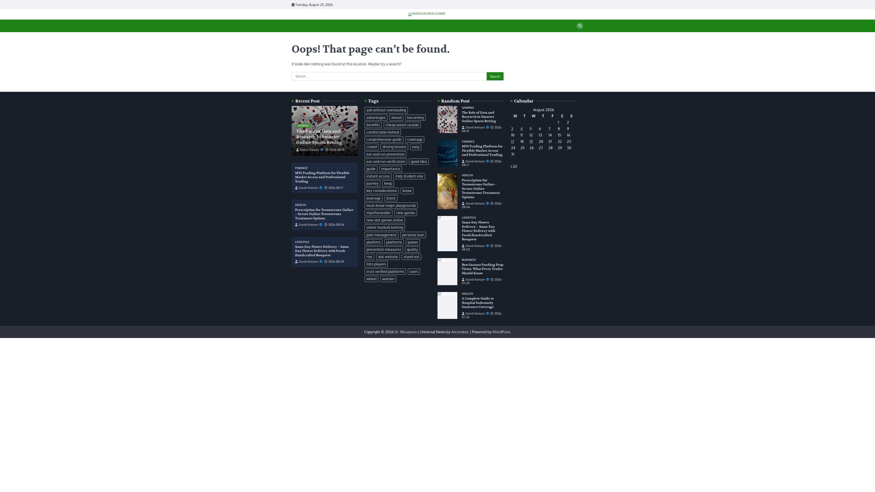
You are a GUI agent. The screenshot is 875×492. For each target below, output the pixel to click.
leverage (373, 198)
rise (369, 256)
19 (531, 141)
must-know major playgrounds (391, 205)
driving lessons (394, 146)
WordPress (501, 332)
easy (415, 146)
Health (300, 205)
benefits (373, 125)
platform (373, 242)
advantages (376, 117)
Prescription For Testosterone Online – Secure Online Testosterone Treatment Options (324, 214)
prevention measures (383, 249)
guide (371, 169)
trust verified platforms (385, 271)
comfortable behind (382, 132)
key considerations (381, 190)
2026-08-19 (336, 149)
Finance (301, 168)
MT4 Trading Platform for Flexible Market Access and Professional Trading (322, 177)
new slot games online (384, 220)
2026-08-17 (335, 188)
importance (390, 169)
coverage (414, 139)
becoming (415, 117)
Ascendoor (460, 332)
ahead (396, 117)
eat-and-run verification (385, 161)
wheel (371, 279)
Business (469, 259)
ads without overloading (386, 110)
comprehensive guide (383, 139)
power (413, 242)
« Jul (513, 166)
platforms (394, 242)
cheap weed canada (402, 125)
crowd (371, 146)
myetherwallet (378, 212)
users (414, 271)
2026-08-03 (336, 261)
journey (372, 183)
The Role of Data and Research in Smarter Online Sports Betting (319, 137)
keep (388, 183)
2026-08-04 (336, 224)
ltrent (391, 198)
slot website (388, 256)
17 (512, 141)
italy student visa (409, 176)
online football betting (384, 227)
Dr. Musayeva (405, 332)
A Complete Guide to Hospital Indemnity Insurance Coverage (478, 303)
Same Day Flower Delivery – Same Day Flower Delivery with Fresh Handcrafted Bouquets (322, 251)
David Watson (309, 149)
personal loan (413, 235)
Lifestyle (302, 242)
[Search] (579, 26)
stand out (411, 256)
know (407, 190)
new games (405, 212)
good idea (419, 161)
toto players (376, 264)
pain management (381, 235)
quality (412, 249)
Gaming (303, 125)
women (388, 279)
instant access (378, 176)
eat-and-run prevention (385, 154)
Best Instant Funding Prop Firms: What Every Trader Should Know (482, 269)
